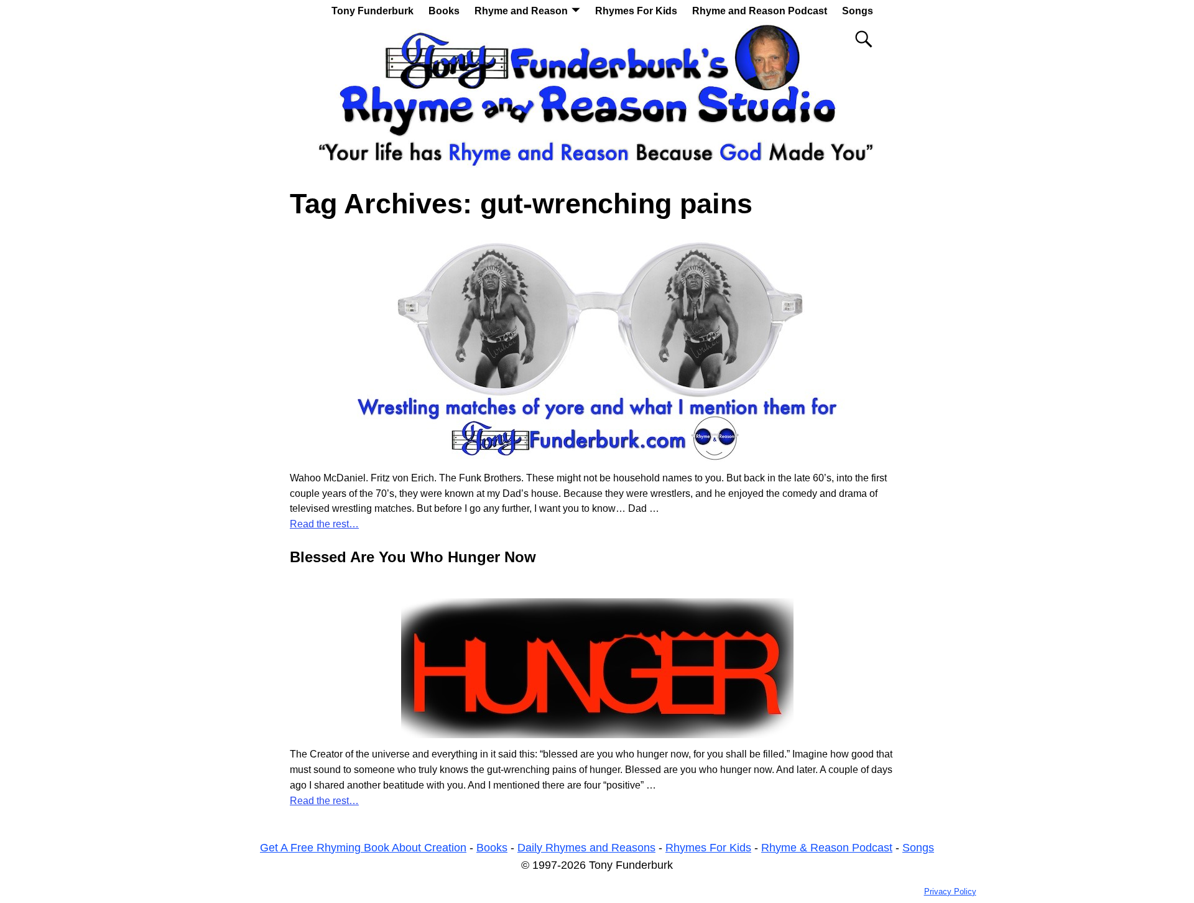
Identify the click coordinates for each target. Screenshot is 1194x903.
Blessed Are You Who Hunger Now (413, 557)
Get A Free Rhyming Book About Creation (363, 847)
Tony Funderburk (372, 11)
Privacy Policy (950, 891)
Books (444, 11)
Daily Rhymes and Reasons (586, 847)
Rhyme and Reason (521, 11)
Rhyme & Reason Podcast (826, 847)
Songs (857, 11)
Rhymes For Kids (636, 11)
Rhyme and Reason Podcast (759, 11)
